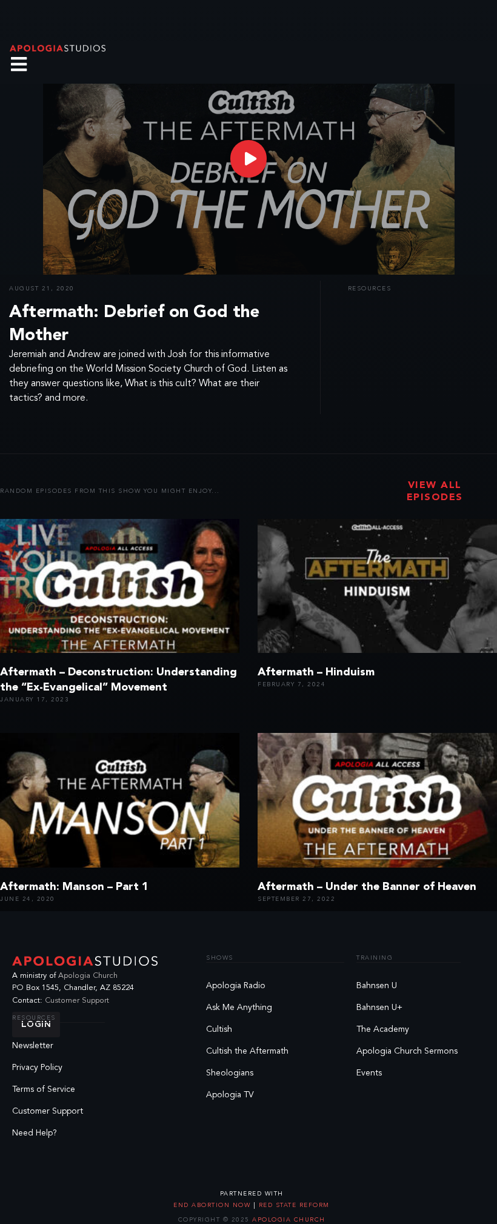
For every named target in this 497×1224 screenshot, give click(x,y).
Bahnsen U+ (379, 1007)
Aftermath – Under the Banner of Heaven (367, 886)
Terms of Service (43, 1089)
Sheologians (229, 1073)
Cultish (219, 1029)
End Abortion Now (213, 1205)
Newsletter (32, 1046)
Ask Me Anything (239, 1007)
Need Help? (34, 1133)
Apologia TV (230, 1095)
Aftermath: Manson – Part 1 (74, 886)
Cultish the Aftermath (247, 1051)
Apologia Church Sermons (407, 1051)
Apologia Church (88, 976)
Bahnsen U (376, 986)
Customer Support (77, 1001)
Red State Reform (293, 1205)
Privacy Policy (37, 1067)
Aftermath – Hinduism (316, 672)
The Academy (382, 1029)
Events (369, 1073)
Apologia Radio (235, 986)
